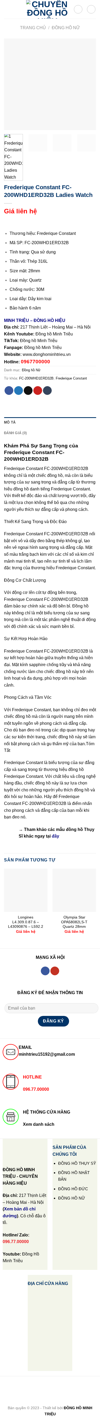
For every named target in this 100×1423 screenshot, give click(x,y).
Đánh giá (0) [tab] (15, 433)
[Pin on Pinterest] (37, 390)
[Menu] (7, 9)
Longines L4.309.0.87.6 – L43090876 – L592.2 (25, 922)
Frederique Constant (71, 378)
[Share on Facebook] (9, 390)
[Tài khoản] (78, 9)
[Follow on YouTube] (54, 971)
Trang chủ (33, 27)
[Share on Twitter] (18, 390)
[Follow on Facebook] (45, 971)
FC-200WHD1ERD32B (36, 378)
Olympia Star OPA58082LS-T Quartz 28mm (74, 922)
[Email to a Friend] (28, 390)
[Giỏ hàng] (91, 9)
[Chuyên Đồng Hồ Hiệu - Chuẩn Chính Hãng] (47, 9)
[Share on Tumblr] (47, 390)
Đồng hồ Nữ (66, 27)
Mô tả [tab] (9, 422)
